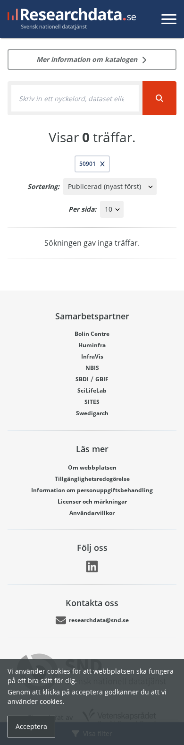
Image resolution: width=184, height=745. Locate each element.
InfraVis (92, 356)
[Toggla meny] (169, 19)
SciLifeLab (92, 390)
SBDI (82, 379)
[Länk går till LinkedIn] (92, 566)
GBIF (102, 379)
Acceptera (31, 726)
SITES (92, 402)
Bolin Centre (92, 334)
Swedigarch (92, 413)
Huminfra (92, 345)
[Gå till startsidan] (70, 19)
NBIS (92, 368)
